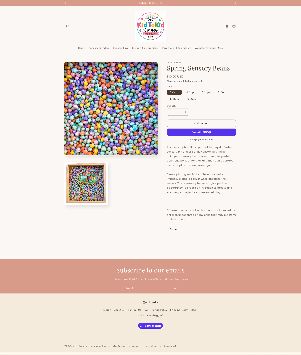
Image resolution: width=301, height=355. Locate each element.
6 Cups (206, 92)
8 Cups (222, 92)
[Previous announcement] (65, 3)
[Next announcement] (235, 3)
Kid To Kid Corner (81, 346)
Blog (193, 309)
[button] (67, 26)
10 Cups (175, 99)
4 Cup (190, 92)
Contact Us (134, 309)
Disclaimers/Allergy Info (150, 315)
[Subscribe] (175, 288)
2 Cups (174, 92)
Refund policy (118, 345)
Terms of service (153, 345)
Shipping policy (171, 345)
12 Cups (192, 99)
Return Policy (159, 309)
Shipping (172, 81)
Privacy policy (135, 345)
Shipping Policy (179, 309)
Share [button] (173, 229)
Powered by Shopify (99, 346)
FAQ (146, 309)
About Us (119, 309)
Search (107, 309)
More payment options (201, 139)
